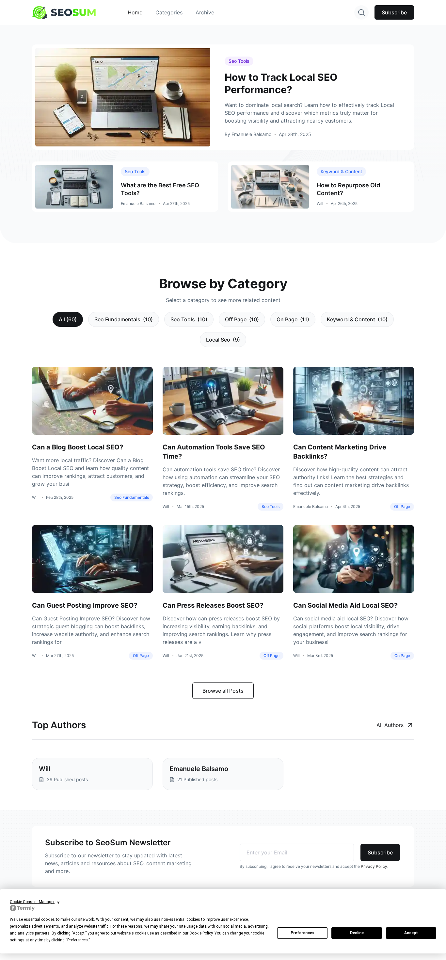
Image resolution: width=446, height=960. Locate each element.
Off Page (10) (242, 319)
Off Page (402, 506)
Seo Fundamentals (131, 497)
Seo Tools (239, 61)
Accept (411, 933)
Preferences (302, 933)
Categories (169, 12)
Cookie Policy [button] (201, 933)
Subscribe (394, 12)
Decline (357, 933)
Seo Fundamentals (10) (123, 319)
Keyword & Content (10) (357, 319)
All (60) (68, 319)
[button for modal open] (361, 12)
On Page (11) (293, 319)
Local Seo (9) (223, 339)
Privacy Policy (374, 866)
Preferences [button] (77, 940)
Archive (205, 12)
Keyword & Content (341, 171)
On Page (402, 655)
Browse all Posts (223, 690)
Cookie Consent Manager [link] (32, 902)
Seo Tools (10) (188, 319)
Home (135, 12)
